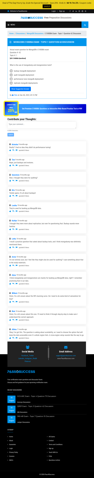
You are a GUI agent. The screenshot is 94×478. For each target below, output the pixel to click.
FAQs (50, 456)
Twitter (31, 356)
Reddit (35, 358)
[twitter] (73, 11)
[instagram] (79, 11)
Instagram (28, 358)
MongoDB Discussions (35, 33)
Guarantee (12, 444)
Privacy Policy (13, 452)
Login (54, 11)
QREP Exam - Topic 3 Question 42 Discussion (35, 406)
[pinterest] (85, 11)
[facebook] (70, 11)
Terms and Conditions (55, 444)
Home (11, 33)
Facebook (24, 356)
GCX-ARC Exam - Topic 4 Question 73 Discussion (36, 396)
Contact (51, 440)
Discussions (20, 33)
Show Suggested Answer (20, 89)
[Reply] (13, 150)
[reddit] (82, 11)
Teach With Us (53, 452)
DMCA (11, 460)
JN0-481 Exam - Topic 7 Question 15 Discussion (35, 416)
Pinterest (28, 361)
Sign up (62, 11)
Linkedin (21, 358)
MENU (13, 25)
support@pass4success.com (66, 356)
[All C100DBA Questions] (18, 58)
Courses (11, 456)
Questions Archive (54, 460)
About (11, 440)
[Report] (16, 150)
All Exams (52, 437)
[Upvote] (10, 150)
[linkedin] (76, 11)
